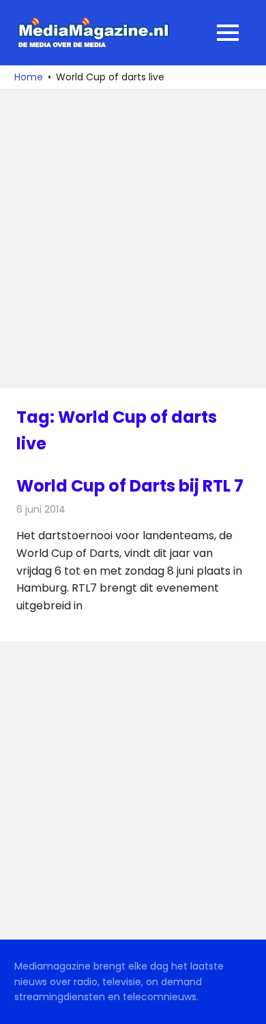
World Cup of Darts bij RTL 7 (129, 486)
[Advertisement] (133, 239)
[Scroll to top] (245, 1003)
